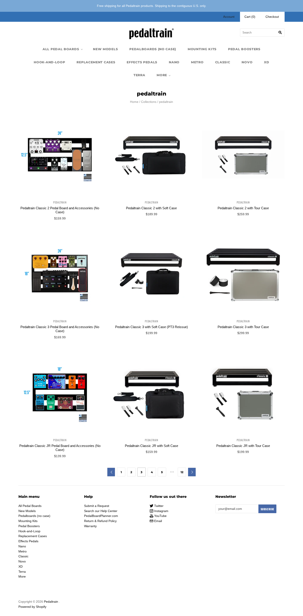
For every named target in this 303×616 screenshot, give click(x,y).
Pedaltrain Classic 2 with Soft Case (151, 208)
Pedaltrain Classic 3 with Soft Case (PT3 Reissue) (151, 327)
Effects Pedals (142, 62)
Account (228, 16)
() (249, 16)
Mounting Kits (202, 49)
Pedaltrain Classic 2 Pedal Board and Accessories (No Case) (59, 210)
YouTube (160, 516)
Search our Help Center (100, 511)
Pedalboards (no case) (152, 49)
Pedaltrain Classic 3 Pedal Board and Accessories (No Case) (59, 329)
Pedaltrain (59, 202)
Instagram (160, 511)
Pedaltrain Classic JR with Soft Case (151, 446)
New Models (105, 49)
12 (182, 472)
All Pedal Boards (61, 49)
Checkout (272, 16)
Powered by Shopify (32, 606)
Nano (174, 62)
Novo (247, 62)
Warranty (90, 526)
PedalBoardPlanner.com (101, 516)
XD (266, 62)
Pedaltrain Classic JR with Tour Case (243, 446)
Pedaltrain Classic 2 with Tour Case (243, 208)
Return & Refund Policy (100, 521)
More (162, 75)
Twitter (158, 506)
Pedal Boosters (244, 49)
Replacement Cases (96, 62)
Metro (197, 62)
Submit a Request (96, 506)
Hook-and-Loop (49, 62)
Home (134, 102)
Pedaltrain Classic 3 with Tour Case (243, 327)
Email (157, 521)
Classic (222, 62)
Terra (139, 75)
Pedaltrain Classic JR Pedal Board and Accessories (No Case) (59, 448)
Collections (148, 102)
